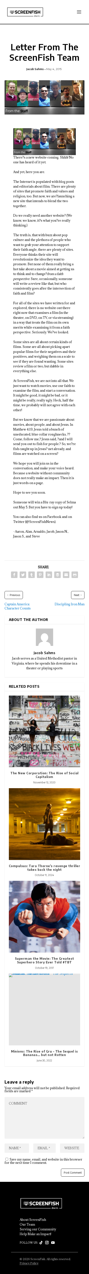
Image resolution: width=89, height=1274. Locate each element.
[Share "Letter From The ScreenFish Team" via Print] (74, 574)
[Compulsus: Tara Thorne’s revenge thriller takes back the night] (44, 824)
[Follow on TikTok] (41, 1243)
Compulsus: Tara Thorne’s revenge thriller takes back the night (44, 867)
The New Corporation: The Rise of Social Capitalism (44, 775)
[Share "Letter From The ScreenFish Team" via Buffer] (57, 574)
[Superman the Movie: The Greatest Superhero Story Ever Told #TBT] (44, 917)
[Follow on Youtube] (53, 1243)
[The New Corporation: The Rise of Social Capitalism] (44, 731)
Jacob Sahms (35, 69)
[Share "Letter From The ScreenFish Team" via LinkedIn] (48, 574)
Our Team (27, 1224)
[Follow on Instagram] (47, 1243)
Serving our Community (38, 1229)
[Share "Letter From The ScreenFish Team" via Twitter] (23, 574)
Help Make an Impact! (35, 1234)
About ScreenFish (33, 1219)
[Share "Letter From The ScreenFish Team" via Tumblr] (31, 574)
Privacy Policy (29, 1263)
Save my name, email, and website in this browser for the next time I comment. (43, 1161)
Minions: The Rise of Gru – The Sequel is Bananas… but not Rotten (44, 1053)
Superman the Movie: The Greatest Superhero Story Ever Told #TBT (44, 960)
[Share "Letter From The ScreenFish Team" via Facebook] (14, 574)
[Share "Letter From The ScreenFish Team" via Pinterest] (40, 574)
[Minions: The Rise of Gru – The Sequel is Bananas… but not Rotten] (44, 1009)
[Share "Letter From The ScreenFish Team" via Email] (66, 574)
